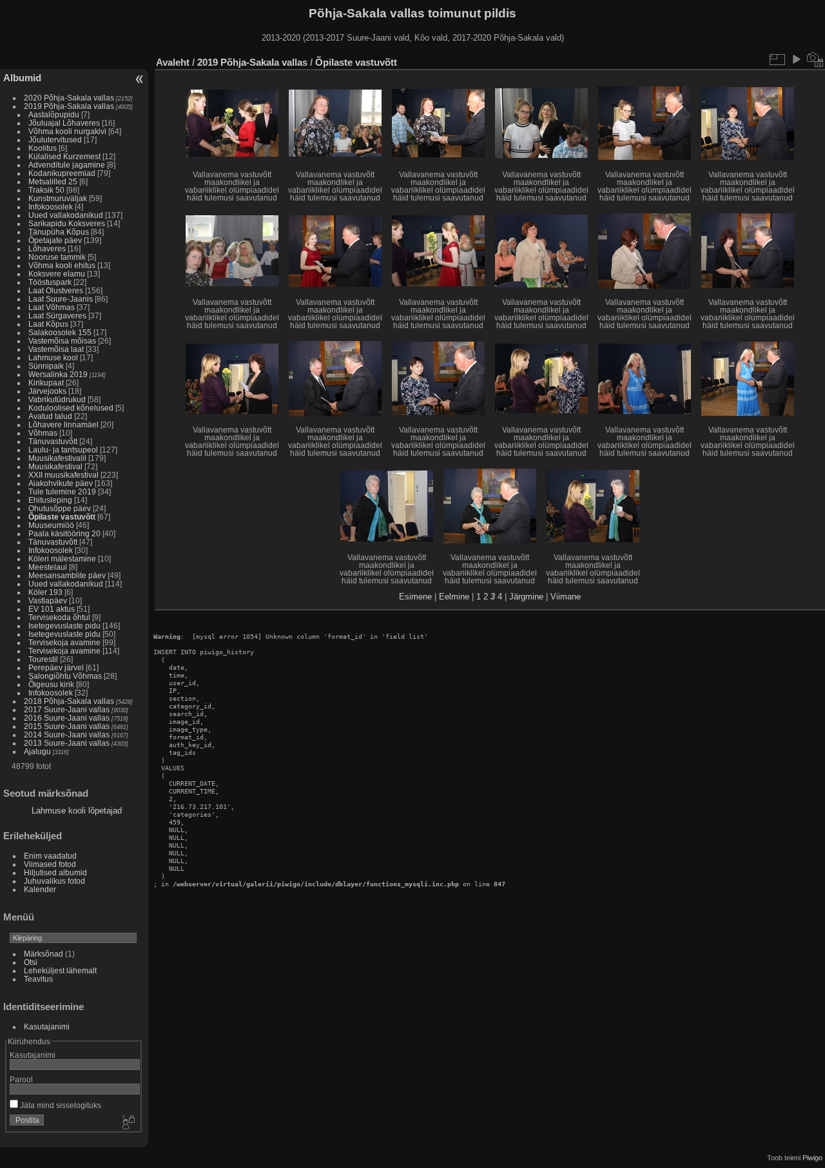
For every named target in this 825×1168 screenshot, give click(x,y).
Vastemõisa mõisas (62, 340)
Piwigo (812, 1158)
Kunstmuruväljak (57, 198)
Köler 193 (45, 592)
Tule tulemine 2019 (62, 491)
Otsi (30, 962)
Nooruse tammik (57, 257)
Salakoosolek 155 (60, 332)
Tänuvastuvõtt (52, 441)
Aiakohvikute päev (60, 483)
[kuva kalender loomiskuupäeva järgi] (815, 59)
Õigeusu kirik (51, 684)
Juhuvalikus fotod (54, 881)
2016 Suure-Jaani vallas (67, 718)
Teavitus (38, 979)
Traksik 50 (46, 190)
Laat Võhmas (51, 307)
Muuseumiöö (51, 525)
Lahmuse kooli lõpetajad (77, 810)
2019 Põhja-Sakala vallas (69, 106)
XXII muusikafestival (64, 475)
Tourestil (43, 659)
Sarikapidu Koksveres (66, 223)
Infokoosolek (50, 206)
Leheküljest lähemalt (60, 970)
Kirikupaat (46, 382)
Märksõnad (43, 953)
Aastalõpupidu (53, 114)
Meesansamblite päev (67, 575)
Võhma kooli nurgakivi (67, 131)
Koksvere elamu (56, 273)
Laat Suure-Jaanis (60, 299)
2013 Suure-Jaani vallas (67, 743)
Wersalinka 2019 (58, 374)
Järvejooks (47, 391)
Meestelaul (47, 567)
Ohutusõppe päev (59, 508)
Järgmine (526, 596)
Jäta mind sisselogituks (59, 1105)
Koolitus (42, 148)
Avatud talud (50, 416)
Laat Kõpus (48, 324)
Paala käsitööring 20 (64, 533)
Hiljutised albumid (55, 872)
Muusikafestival (55, 466)
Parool (21, 1079)
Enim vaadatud (50, 856)
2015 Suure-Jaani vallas (67, 726)
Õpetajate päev (55, 240)
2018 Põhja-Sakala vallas (69, 701)
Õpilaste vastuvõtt (61, 516)
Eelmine (454, 596)
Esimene (415, 596)
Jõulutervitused (55, 139)
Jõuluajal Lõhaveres (64, 123)
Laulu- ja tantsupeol (63, 449)
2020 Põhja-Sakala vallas (69, 97)
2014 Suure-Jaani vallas (67, 734)
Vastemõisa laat (56, 349)
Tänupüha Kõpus (58, 232)
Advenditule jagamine (66, 165)
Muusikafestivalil (57, 458)
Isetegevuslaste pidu (64, 625)
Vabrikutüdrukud (57, 399)
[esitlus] (796, 59)
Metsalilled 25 (52, 181)
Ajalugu (37, 751)
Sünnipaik (46, 366)
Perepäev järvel (56, 667)
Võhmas (42, 433)
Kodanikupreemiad (61, 173)
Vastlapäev (47, 600)
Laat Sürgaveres (57, 315)
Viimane (565, 596)
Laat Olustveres (55, 290)
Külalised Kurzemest (64, 156)
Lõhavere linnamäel (63, 424)
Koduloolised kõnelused (70, 408)
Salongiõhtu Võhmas (65, 676)
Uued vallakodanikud (65, 215)
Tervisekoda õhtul (59, 617)
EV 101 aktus (52, 609)
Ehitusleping (50, 500)
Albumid (22, 77)
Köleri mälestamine (62, 558)
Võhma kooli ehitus (61, 265)
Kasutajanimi (47, 1026)
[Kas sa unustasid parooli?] (127, 1122)
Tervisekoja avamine (64, 642)
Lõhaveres (47, 248)
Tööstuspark (50, 282)
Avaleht (172, 62)
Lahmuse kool (53, 357)
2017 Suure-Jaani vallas (67, 709)
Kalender (40, 889)
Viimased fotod (50, 864)
